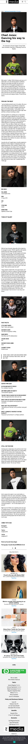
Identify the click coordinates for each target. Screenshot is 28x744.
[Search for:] (25, 2)
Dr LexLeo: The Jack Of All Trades (14, 655)
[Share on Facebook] (15, 548)
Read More (14, 578)
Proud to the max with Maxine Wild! (14, 575)
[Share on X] (12, 548)
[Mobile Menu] (23, 2)
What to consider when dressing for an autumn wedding (14, 602)
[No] (26, 739)
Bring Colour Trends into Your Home (14, 629)
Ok (14, 742)
